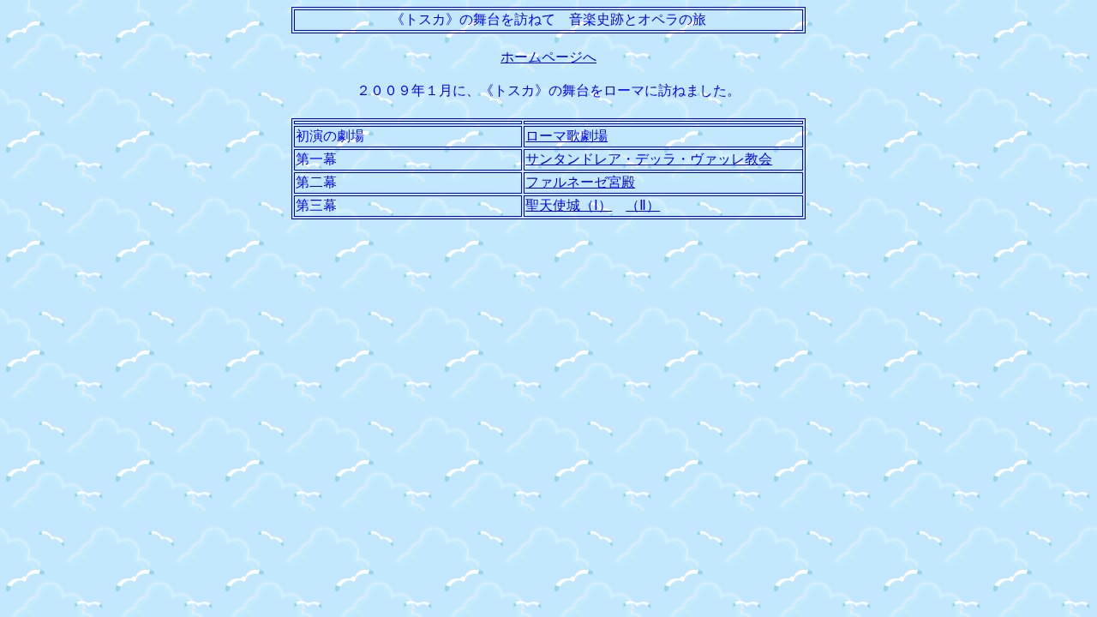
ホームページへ (548, 57)
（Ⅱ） (643, 205)
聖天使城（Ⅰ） (568, 205)
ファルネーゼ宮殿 (580, 182)
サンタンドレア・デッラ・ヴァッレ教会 (648, 159)
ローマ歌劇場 (566, 136)
